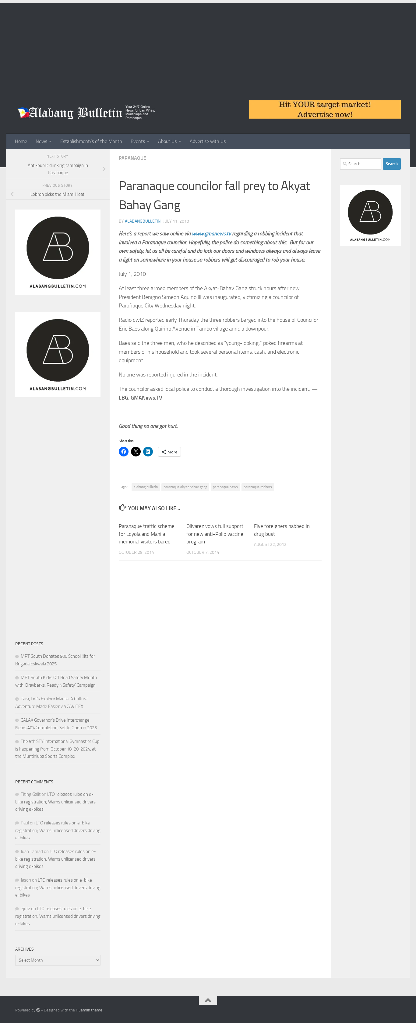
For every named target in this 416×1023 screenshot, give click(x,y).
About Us (167, 141)
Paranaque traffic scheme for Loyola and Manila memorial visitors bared (147, 534)
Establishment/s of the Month (91, 141)
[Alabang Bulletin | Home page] (86, 112)
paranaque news (225, 487)
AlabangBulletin (142, 221)
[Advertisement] (208, 45)
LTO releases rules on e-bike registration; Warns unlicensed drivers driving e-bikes (55, 802)
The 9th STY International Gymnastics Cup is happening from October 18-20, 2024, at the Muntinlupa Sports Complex (57, 749)
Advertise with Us (208, 141)
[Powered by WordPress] (38, 1010)
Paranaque (132, 158)
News (41, 141)
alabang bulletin (146, 487)
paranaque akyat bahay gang (185, 487)
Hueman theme (89, 1010)
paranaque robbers (258, 487)
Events (138, 141)
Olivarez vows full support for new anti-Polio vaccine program (214, 534)
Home (21, 141)
